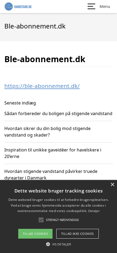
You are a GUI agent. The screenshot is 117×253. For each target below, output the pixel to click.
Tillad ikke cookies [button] (77, 234)
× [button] (112, 185)
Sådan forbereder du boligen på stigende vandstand (58, 113)
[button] (58, 244)
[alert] (58, 216)
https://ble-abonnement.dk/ (42, 86)
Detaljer (94, 211)
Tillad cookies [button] (35, 234)
